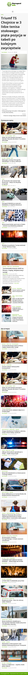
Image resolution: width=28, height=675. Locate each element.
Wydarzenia (19, 288)
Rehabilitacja (5, 619)
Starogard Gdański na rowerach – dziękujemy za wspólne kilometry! (14, 194)
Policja (3, 450)
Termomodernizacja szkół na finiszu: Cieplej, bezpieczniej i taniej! (14, 259)
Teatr (7, 558)
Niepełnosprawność (11, 513)
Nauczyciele (9, 535)
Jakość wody (15, 315)
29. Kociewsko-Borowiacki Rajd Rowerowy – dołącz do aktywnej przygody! (14, 172)
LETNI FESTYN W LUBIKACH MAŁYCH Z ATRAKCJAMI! (6, 309)
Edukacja (5, 266)
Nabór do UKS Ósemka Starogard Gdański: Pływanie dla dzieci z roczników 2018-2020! (14, 128)
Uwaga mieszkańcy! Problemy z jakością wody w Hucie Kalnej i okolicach (6, 318)
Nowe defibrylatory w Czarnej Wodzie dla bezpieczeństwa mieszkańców (14, 485)
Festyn (13, 306)
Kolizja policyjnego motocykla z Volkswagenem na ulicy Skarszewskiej (14, 111)
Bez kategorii (5, 471)
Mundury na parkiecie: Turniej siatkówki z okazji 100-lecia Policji (14, 236)
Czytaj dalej (16, 283)
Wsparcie (17, 513)
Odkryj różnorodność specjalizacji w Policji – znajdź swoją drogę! (14, 443)
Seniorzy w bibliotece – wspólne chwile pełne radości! (14, 656)
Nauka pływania (8, 135)
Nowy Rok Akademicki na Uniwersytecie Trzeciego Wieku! (14, 464)
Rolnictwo (12, 598)
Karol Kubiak (4, 52)
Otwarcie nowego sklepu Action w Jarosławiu (14, 114)
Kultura (4, 158)
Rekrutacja (8, 450)
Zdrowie (20, 315)
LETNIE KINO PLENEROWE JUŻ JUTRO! (14, 572)
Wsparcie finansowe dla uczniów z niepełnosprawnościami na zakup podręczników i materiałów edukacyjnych (14, 506)
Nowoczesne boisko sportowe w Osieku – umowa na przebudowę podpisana (14, 215)
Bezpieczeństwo (15, 314)
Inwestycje (9, 266)
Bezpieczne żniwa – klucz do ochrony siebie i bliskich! (14, 591)
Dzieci (3, 135)
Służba (12, 450)
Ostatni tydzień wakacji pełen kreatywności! (6, 290)
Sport (2, 14)
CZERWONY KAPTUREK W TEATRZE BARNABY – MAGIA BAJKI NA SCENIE (14, 551)
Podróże (8, 158)
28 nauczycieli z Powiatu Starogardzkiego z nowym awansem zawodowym (14, 528)
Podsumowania (16, 266)
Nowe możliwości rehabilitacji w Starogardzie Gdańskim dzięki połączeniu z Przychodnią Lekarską (14, 612)
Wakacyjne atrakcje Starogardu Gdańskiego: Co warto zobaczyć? (14, 151)
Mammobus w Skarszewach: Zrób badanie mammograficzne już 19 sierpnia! (14, 635)
